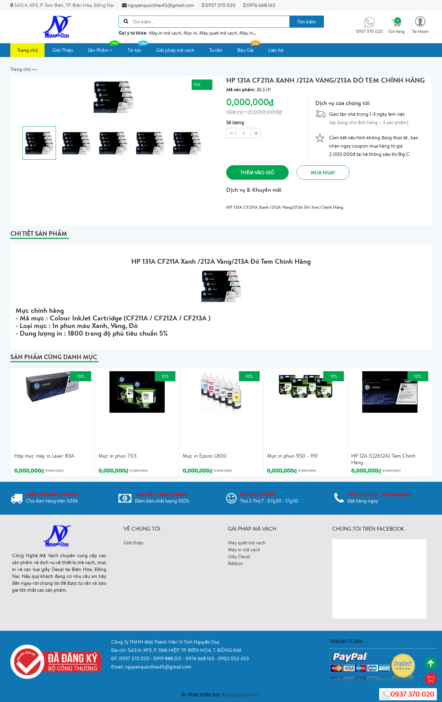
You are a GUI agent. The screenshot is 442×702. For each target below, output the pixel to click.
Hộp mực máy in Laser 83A (44, 455)
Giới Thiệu (62, 50)
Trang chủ (27, 50)
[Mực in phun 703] (137, 391)
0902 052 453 (233, 658)
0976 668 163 (260, 5)
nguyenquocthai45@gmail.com (160, 5)
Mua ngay (323, 172)
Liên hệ (275, 50)
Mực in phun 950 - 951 (292, 455)
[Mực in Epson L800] (221, 391)
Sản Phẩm (98, 50)
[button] (420, 24)
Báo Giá (245, 50)
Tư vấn (215, 50)
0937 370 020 (220, 5)
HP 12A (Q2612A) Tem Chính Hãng (383, 459)
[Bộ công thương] (55, 661)
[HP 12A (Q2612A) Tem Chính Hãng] (389, 391)
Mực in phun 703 (117, 455)
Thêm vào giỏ (257, 172)
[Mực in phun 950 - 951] (305, 386)
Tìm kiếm (306, 22)
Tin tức (134, 50)
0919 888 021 (168, 658)
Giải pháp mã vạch (175, 50)
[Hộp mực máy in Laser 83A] (52, 386)
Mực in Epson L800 (205, 455)
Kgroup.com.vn (240, 694)
